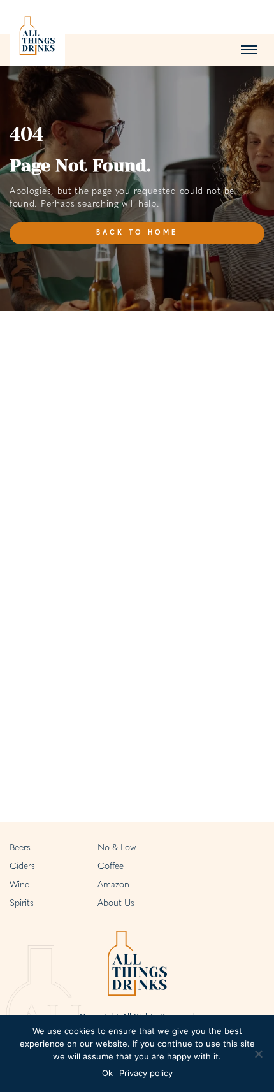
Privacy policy (146, 1073)
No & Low (116, 848)
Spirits (22, 903)
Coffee (110, 866)
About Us (115, 903)
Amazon (113, 885)
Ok (107, 1073)
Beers (20, 848)
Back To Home (137, 233)
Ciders (22, 866)
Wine (19, 885)
